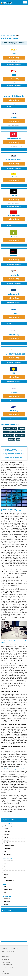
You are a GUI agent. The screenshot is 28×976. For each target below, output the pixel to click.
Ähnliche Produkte (17, 44)
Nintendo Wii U (9, 435)
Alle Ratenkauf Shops (8, 954)
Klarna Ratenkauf (7, 964)
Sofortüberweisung (9, 846)
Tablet (16, 432)
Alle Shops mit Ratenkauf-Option (10, 42)
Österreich (7, 901)
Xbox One (11, 439)
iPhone (22, 432)
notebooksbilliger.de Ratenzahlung (16, 104)
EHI (5, 887)
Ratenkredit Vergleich (8, 952)
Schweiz (6, 904)
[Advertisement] (14, 20)
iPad (18, 439)
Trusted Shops (8, 889)
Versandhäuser (6, 962)
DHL (5, 866)
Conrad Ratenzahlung (15, 321)
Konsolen (22, 428)
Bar (5, 851)
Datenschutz (5, 973)
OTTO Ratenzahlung (16, 82)
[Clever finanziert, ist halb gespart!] (6, 2)
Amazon (6, 840)
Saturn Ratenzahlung (16, 203)
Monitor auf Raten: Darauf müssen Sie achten (14, 454)
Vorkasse (6, 834)
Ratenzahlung (8, 826)
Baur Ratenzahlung (16, 61)
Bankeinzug (7, 848)
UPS (5, 869)
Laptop (6, 432)
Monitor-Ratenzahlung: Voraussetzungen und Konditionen (13, 449)
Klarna (6, 829)
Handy (14, 428)
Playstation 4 (20, 435)
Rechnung (7, 831)
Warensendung (8, 860)
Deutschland (7, 899)
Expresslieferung (9, 880)
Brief (5, 863)
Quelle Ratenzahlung (16, 125)
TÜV (5, 892)
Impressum (5, 971)
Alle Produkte (6, 956)
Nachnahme (7, 854)
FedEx (5, 872)
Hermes (6, 875)
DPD (5, 877)
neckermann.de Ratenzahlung (16, 146)
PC (11, 432)
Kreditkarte (7, 843)
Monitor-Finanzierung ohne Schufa (13, 457)
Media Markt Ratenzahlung (16, 223)
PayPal (6, 837)
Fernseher (6, 428)
